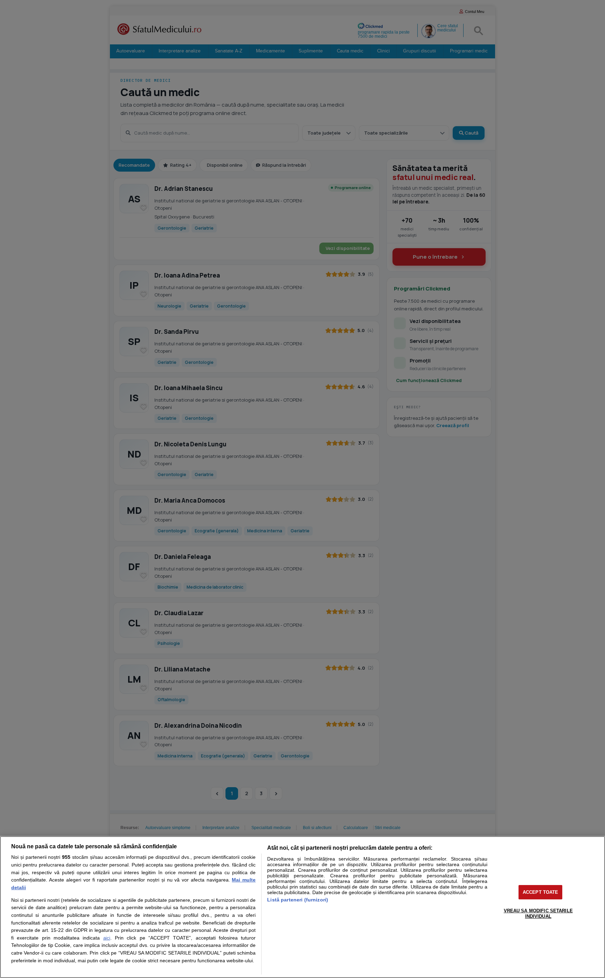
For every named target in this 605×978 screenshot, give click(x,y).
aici (106, 938)
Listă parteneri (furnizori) (297, 900)
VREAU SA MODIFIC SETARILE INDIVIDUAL (538, 913)
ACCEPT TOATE (540, 892)
